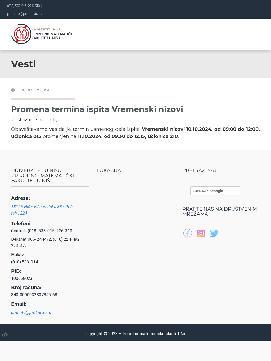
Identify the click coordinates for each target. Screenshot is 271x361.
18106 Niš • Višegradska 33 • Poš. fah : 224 (42, 210)
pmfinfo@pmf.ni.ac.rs (24, 14)
